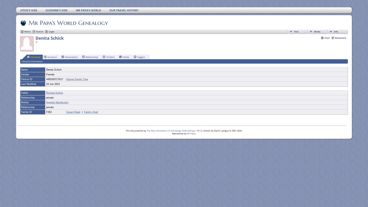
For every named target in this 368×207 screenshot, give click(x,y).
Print (327, 37)
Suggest (141, 57)
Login (51, 31)
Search (39, 31)
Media (317, 31)
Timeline (110, 57)
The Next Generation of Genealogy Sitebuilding (170, 130)
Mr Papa (191, 133)
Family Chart (91, 112)
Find (296, 31)
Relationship (92, 57)
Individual (35, 57)
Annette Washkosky (57, 102)
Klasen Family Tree (77, 79)
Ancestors (52, 57)
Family (126, 57)
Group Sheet (73, 112)
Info (336, 31)
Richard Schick (54, 92)
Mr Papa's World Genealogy (68, 23)
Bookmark (340, 37)
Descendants (71, 57)
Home (27, 31)
